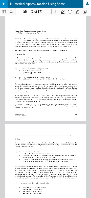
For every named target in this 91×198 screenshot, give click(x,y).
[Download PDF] (87, 4)
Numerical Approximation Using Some (37, 4)
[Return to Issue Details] (4, 4)
